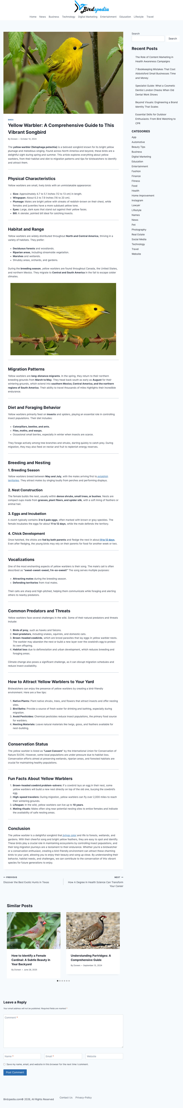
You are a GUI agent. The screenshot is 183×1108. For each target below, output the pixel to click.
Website (91, 1056)
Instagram (137, 200)
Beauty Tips (138, 146)
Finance (136, 176)
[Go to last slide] (12, 945)
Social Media (139, 239)
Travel (150, 16)
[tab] (57, 981)
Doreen (14, 139)
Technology (68, 16)
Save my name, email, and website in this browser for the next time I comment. (47, 1064)
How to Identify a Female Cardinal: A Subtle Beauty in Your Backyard (30, 960)
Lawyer (136, 205)
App (134, 137)
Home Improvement (143, 195)
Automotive (138, 142)
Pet (134, 224)
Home (33, 16)
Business (54, 16)
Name (9, 1056)
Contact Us (66, 1097)
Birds (11, 120)
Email (50, 1056)
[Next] (114, 945)
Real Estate (138, 234)
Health (135, 190)
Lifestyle (139, 16)
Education (125, 16)
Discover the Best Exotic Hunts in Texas (26, 880)
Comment (11, 1017)
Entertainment (108, 16)
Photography (139, 229)
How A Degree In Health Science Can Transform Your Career (95, 882)
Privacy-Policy (83, 1097)
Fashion (136, 171)
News (42, 16)
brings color (69, 835)
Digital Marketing (87, 16)
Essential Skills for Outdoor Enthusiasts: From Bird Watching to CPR (155, 119)
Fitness (136, 181)
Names (136, 215)
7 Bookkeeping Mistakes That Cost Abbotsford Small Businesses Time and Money (155, 73)
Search (136, 33)
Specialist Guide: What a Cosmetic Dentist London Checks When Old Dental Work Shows (155, 90)
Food (134, 185)
